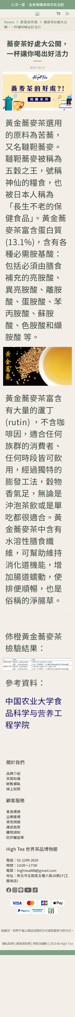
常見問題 (13, 821)
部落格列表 (29, 22)
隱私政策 (8, 943)
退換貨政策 (23, 943)
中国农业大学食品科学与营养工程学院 (33, 712)
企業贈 (11, 816)
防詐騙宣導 (15, 837)
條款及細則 (40, 943)
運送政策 (13, 827)
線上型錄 (13, 788)
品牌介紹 (13, 773)
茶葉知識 (13, 778)
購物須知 (13, 832)
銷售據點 (13, 783)
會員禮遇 (13, 811)
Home (9, 22)
